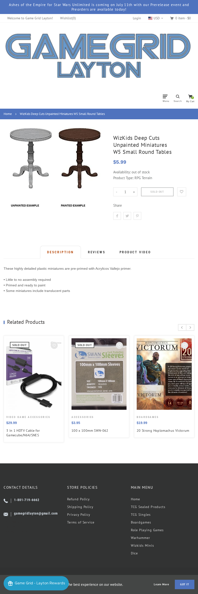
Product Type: (123, 178)
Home (8, 114)
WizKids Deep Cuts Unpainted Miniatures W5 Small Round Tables (62, 114)
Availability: (122, 172)
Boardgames (141, 522)
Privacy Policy (78, 514)
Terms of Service (80, 522)
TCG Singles (141, 514)
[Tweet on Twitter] (127, 216)
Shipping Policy (80, 507)
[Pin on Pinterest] (137, 216)
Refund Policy (78, 499)
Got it (184, 584)
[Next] (190, 327)
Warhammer (140, 538)
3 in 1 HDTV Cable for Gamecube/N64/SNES (23, 432)
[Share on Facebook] (117, 216)
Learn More (161, 584)
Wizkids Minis (142, 545)
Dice (134, 553)
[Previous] (182, 327)
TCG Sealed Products (148, 507)
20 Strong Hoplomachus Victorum (163, 430)
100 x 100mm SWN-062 (89, 430)
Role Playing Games (147, 530)
